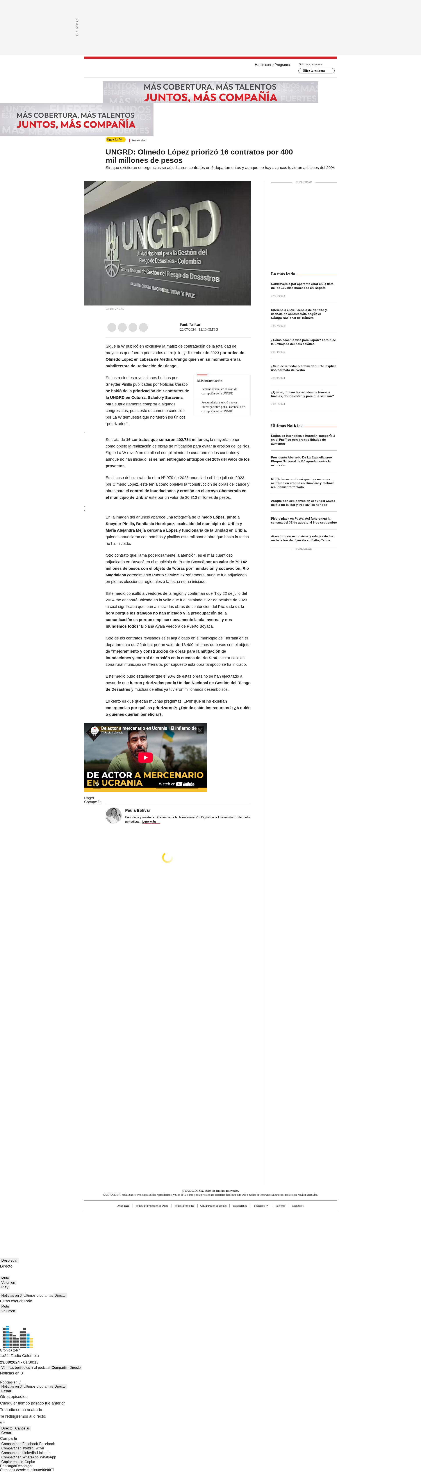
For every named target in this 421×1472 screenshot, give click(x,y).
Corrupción (93, 802)
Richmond (157, 1229)
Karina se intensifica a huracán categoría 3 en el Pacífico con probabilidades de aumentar (303, 439)
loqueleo (257, 1229)
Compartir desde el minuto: (25, 1470)
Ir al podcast (40, 1367)
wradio (202, 1223)
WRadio (210, 68)
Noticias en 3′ (11, 1295)
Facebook (111, 327)
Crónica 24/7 (10, 1350)
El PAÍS (159, 1216)
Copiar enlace (12, 1462)
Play (4, 1287)
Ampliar (241, 189)
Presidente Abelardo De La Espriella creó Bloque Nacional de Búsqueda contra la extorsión (301, 461)
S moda (237, 1229)
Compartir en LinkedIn (18, 1453)
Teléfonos (280, 1205)
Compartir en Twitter (17, 1448)
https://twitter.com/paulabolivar (203, 325)
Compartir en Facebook (19, 1444)
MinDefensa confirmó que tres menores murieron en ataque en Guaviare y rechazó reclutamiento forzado (302, 483)
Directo (60, 1295)
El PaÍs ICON (218, 1229)
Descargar (8, 1466)
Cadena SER (244, 1216)
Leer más (149, 821)
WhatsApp (143, 327)
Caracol (289, 1216)
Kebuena (288, 1223)
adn (273, 1216)
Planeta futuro (269, 1223)
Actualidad (139, 140)
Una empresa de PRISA (121, 1220)
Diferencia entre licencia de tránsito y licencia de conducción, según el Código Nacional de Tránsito (299, 314)
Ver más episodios (15, 1367)
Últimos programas (38, 1295)
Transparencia (240, 1205)
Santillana (199, 1216)
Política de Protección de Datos (152, 1205)
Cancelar (22, 1428)
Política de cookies (184, 1205)
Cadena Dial (235, 1223)
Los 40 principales (178, 1216)
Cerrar (6, 1391)
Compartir (59, 1367)
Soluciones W (261, 1205)
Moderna (179, 1229)
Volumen (8, 1282)
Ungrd (89, 798)
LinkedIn (132, 327)
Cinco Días (219, 1223)
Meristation (278, 1229)
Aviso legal (123, 1205)
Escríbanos (298, 1205)
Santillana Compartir (223, 1216)
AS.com (259, 1216)
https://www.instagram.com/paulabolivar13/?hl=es (209, 325)
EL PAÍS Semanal (251, 1223)
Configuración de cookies (213, 1205)
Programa (282, 65)
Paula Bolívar (190, 325)
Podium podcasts (200, 1229)
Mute (5, 1278)
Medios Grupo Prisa (121, 1231)
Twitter (122, 327)
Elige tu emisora (314, 70)
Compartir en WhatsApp (20, 1457)
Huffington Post (165, 1223)
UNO (188, 1223)
